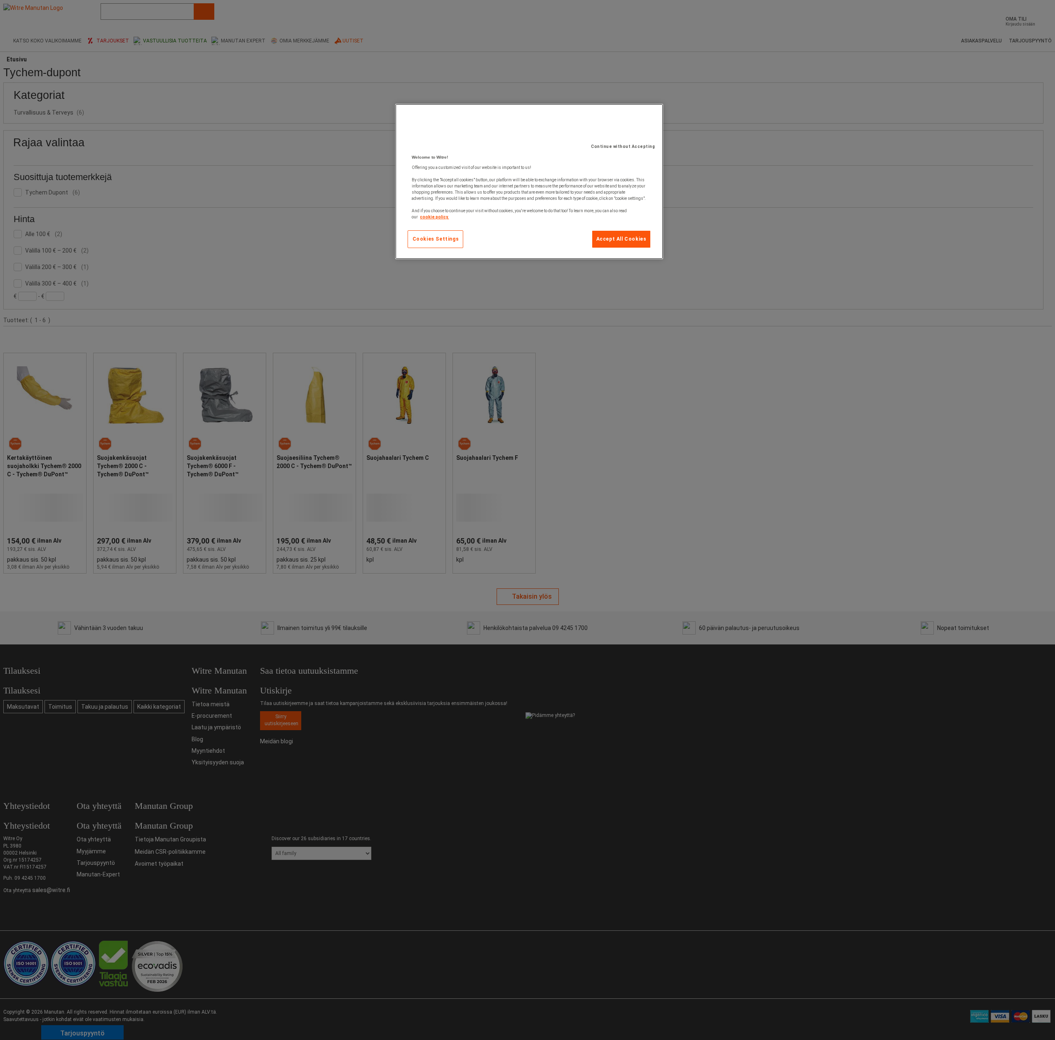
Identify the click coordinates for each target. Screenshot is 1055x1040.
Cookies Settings (436, 239)
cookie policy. (434, 217)
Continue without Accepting (623, 146)
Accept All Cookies (621, 239)
